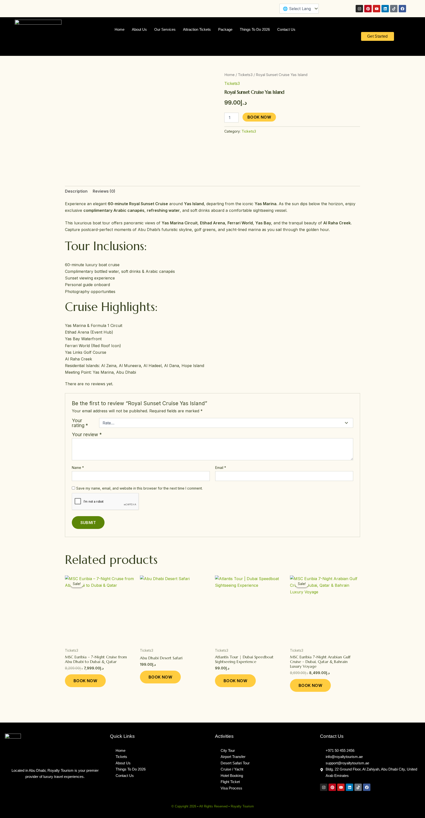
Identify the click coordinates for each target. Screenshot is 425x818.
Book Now (259, 117)
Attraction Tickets (197, 29)
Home (119, 29)
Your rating (80, 423)
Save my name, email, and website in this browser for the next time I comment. (139, 488)
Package (225, 29)
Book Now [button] (85, 680)
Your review (87, 434)
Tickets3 (245, 75)
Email (220, 467)
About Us (139, 29)
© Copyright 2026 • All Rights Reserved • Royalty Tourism (212, 806)
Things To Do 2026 (255, 29)
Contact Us (286, 29)
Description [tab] (76, 191)
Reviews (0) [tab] (104, 191)
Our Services (165, 29)
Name (78, 467)
